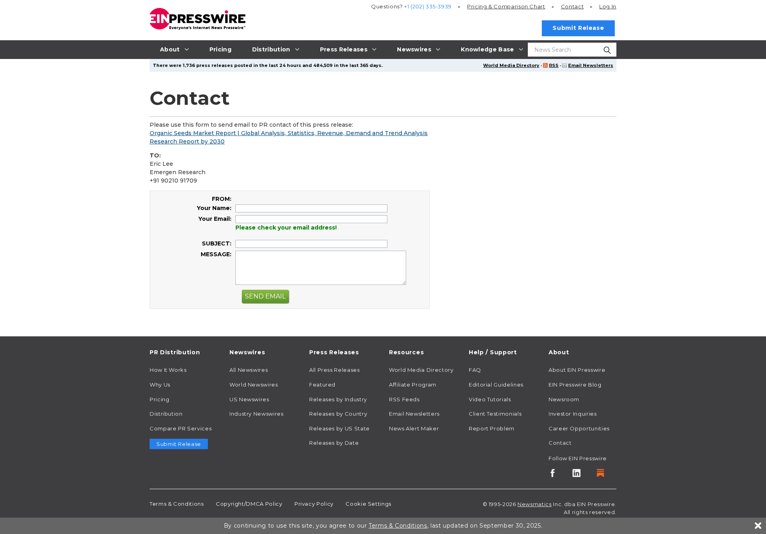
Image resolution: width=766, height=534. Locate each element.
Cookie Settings (368, 504)
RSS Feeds (404, 399)
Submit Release (578, 27)
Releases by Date (334, 443)
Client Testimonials (495, 413)
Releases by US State (339, 428)
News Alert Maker (414, 428)
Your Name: (214, 208)
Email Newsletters (590, 65)
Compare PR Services (180, 428)
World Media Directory (511, 65)
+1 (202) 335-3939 (428, 6)
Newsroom (564, 399)
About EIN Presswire (577, 370)
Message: (216, 254)
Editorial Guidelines (496, 384)
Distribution (166, 413)
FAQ (475, 370)
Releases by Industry (338, 399)
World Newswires (253, 384)
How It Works (168, 370)
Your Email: (214, 218)
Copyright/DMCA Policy (249, 504)
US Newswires (249, 399)
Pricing (506, 6)
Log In (607, 6)
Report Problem (492, 428)
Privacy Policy (314, 504)
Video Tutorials (490, 399)
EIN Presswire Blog (575, 384)
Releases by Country (338, 413)
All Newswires (248, 370)
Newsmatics (534, 504)
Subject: (216, 243)
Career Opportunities (579, 428)
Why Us (160, 384)
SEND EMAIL (265, 296)
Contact (572, 6)
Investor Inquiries (573, 413)
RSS (554, 65)
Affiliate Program (412, 384)
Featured (322, 384)
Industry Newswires (256, 413)
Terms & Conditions (177, 504)
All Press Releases (334, 370)
